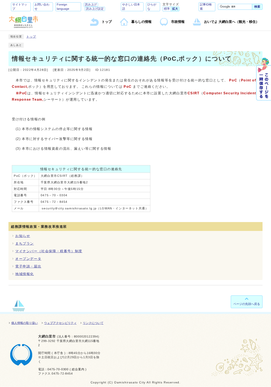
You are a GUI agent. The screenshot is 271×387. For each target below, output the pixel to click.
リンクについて (93, 323)
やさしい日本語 (131, 6)
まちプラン (24, 243)
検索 (257, 6)
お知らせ (22, 236)
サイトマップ (19, 6)
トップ (31, 36)
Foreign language (63, 6)
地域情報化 (24, 274)
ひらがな (151, 6)
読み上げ (91, 4)
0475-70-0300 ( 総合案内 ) (67, 369)
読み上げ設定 (95, 8)
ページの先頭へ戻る (246, 304)
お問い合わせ (42, 6)
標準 (167, 8)
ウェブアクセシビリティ (60, 323)
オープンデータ (28, 259)
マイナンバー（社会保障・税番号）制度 (48, 251)
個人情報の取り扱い (24, 323)
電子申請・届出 (28, 266)
